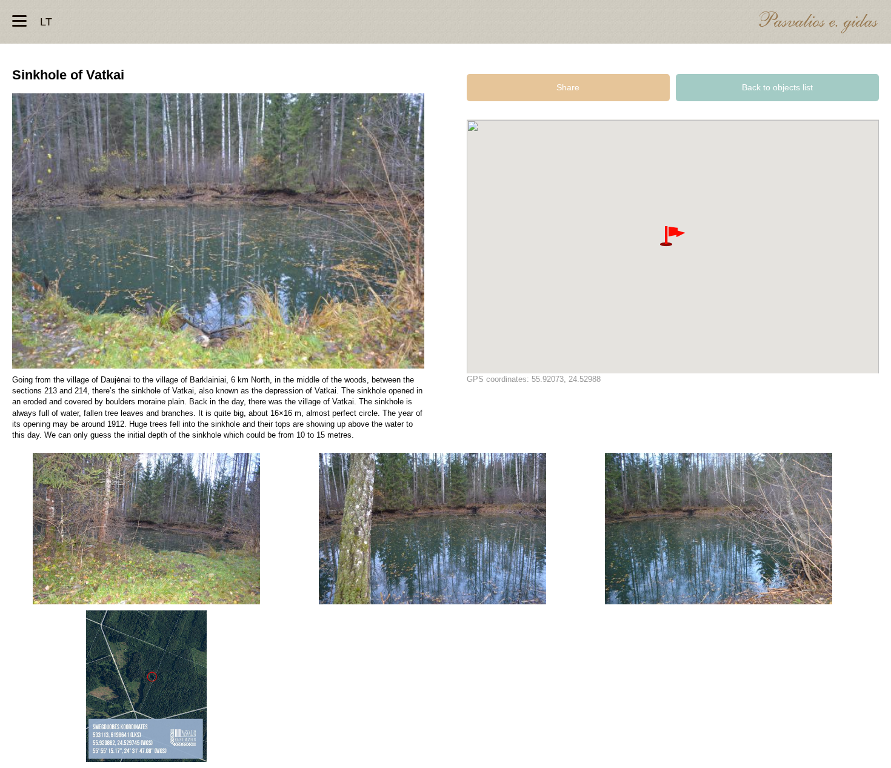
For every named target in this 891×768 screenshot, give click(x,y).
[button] (672, 236)
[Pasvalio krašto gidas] (818, 24)
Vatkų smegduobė (146, 528)
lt (46, 22)
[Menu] (19, 21)
